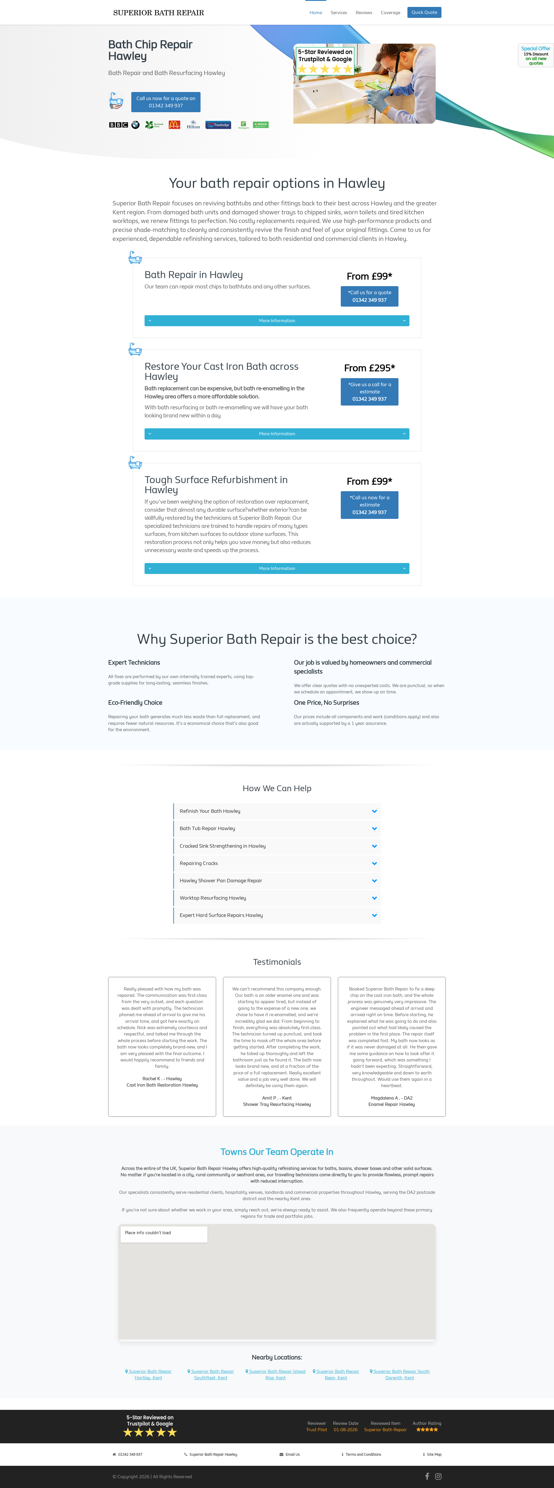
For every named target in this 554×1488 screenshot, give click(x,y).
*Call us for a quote (369, 296)
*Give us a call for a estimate (369, 392)
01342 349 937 (130, 1454)
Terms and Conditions (363, 1454)
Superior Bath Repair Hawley (213, 1454)
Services (339, 12)
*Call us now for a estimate (370, 505)
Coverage (390, 12)
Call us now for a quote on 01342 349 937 (165, 102)
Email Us (293, 1454)
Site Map (434, 1454)
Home (316, 12)
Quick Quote (424, 12)
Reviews (364, 12)
